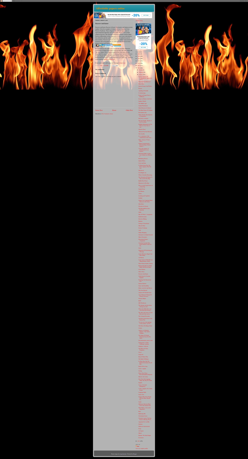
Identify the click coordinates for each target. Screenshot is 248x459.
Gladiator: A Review (143, 346)
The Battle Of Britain (144, 359)
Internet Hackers (142, 283)
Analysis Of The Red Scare (145, 292)
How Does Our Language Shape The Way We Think (145, 379)
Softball (140, 198)
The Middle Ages (143, 103)
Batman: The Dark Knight (145, 435)
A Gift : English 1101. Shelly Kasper (145, 389)
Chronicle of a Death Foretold (146, 235)
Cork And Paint (142, 163)
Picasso (140, 88)
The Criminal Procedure (144, 316)
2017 (138, 61)
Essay (140, 428)
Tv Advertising (142, 93)
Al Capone (141, 431)
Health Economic (143, 216)
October (141, 70)
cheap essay (122, 63)
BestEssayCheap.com (109, 59)
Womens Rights (142, 298)
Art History (141, 257)
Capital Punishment (143, 105)
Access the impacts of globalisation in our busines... (144, 150)
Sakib (140, 212)
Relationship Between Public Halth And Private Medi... (145, 266)
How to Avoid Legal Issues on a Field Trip (146, 186)
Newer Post (99, 110)
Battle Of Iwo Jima (143, 366)
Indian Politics (142, 161)
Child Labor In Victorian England (144, 276)
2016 (138, 63)
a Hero (140, 193)
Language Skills (142, 392)
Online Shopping (142, 232)
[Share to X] (115, 65)
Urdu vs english (142, 368)
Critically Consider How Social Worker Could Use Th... (145, 244)
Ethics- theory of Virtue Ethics (144, 140)
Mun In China (142, 225)
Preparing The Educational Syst (145, 280)
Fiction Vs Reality (143, 228)
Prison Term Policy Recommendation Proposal (145, 373)
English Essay (142, 189)
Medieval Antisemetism (144, 426)
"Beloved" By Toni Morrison (145, 131)
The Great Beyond (143, 290)
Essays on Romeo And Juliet (145, 99)
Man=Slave (141, 204)
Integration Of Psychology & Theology (145, 250)
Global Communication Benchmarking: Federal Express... (144, 145)
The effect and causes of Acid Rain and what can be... (145, 313)
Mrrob (140, 433)
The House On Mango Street (145, 326)
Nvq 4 (140, 352)
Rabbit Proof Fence (143, 181)
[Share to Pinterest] (117, 65)
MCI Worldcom (142, 303)
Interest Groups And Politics (145, 86)
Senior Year (141, 394)
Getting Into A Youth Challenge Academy (144, 343)
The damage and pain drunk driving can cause (145, 305)
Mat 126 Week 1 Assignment (145, 214)
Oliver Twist (141, 271)
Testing (140, 371)
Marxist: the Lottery (143, 376)
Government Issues (143, 416)
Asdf (140, 230)
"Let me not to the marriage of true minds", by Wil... (145, 322)
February (141, 72)
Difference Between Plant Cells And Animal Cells (145, 404)
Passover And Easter (143, 274)
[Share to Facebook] (116, 65)
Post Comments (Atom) (107, 113)
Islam (140, 248)
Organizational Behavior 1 (145, 81)
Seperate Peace (142, 129)
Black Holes (141, 84)
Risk (140, 411)
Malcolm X (141, 170)
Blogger (135, 454)
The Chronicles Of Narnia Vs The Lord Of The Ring (145, 177)
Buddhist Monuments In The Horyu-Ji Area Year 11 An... (145, 126)
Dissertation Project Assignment (143, 239)
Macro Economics (143, 237)
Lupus (140, 402)
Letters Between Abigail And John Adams (145, 254)
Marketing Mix (142, 413)
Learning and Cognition (144, 196)
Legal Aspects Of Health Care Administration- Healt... (146, 260)
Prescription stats (143, 112)
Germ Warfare (142, 269)
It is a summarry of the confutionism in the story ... (146, 136)
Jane (138, 446)
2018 (138, 58)
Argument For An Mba (144, 422)
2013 (138, 441)
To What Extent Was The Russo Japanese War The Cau (145, 167)
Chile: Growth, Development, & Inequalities (145, 115)
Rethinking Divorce (143, 158)
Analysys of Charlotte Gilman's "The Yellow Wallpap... (144, 332)
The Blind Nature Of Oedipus (145, 110)
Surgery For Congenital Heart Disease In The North (145, 200)
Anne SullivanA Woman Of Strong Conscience (145, 295)
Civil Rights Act (142, 172)
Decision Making (143, 219)
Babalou (140, 221)
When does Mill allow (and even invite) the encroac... (145, 309)
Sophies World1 (142, 101)
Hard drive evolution (143, 118)
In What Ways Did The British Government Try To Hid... (145, 362)
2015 (138, 65)
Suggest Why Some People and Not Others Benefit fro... (145, 398)
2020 (138, 54)
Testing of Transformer (144, 223)
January (141, 74)
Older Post (129, 110)
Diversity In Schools (143, 206)
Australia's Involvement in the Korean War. (145, 319)
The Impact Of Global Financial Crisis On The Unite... (145, 337)
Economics (141, 437)
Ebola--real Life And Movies (145, 288)
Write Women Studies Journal (146, 263)
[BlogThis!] (114, 65)
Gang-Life (141, 354)
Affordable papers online (110, 8)
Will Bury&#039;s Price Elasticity (144, 209)
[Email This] (112, 65)
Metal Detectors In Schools (145, 108)
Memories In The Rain (144, 183)
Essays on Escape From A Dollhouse (145, 95)
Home (114, 110)
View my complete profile (142, 448)
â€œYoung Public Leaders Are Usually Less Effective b (145, 155)
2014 (138, 68)
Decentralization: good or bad (145, 340)
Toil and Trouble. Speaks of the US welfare (145, 121)
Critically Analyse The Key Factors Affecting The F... (145, 418)
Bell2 (140, 300)
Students (141, 424)
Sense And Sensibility (144, 286)
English (140, 382)
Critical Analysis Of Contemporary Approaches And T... (145, 78)
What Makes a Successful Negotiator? (145, 408)
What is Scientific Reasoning (145, 175)
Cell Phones (141, 191)
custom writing (139, 20)
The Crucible (142, 134)
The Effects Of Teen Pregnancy (143, 349)
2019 (138, 56)
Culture (140, 328)
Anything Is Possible (143, 90)
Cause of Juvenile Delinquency (143, 385)
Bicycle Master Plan (143, 356)
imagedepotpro (123, 454)
